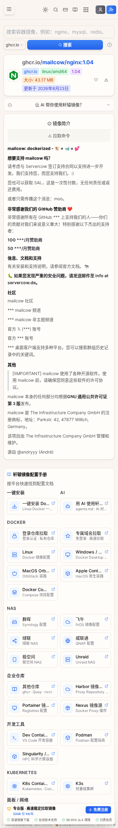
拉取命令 (61, 135)
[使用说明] (109, 45)
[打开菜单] (9, 9)
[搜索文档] (56, 9)
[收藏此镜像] (96, 80)
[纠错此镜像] (106, 80)
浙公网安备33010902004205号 (76, 824)
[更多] (86, 10)
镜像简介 (61, 123)
